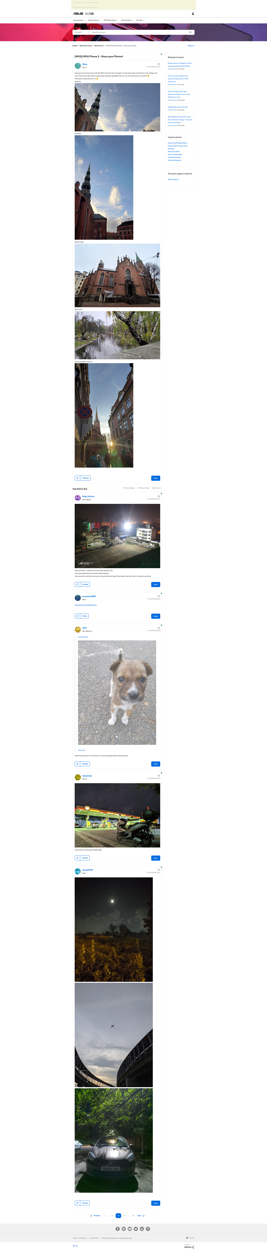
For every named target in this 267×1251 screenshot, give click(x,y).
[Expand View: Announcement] (85, 20)
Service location (174, 152)
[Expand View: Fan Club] (144, 20)
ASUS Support (173, 179)
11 (124, 1216)
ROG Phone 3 (173, 100)
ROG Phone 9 (173, 84)
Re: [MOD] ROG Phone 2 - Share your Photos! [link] (121, 46)
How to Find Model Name (177, 143)
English (74, 46)
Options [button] (190, 46)
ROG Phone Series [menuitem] (110, 20)
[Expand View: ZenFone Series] (100, 20)
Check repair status (175, 154)
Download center (174, 157)
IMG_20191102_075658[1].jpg (86, 605)
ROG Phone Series (86, 46)
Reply (156, 478)
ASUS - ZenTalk (83, 13)
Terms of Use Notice (79, 1238)
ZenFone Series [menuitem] (93, 20)
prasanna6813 (83, 637)
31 (133, 1216)
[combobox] (142, 32)
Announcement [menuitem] (78, 20)
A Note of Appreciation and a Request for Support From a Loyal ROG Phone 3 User (179, 94)
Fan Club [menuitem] (139, 20)
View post (81, 750)
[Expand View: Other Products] (133, 20)
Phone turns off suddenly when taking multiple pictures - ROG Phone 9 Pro (178, 79)
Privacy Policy (94, 1238)
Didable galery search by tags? (178, 107)
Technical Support (174, 160)
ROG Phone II (99, 46)
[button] (77, 478)
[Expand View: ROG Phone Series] (118, 20)
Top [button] (76, 1246)
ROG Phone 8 (173, 69)
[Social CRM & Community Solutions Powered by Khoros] (189, 1246)
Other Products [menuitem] (126, 20)
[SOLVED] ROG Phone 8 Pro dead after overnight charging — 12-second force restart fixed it (180, 120)
